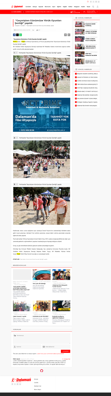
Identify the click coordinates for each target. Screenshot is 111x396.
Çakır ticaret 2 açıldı (19, 316)
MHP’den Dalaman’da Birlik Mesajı (91, 55)
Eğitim (15, 281)
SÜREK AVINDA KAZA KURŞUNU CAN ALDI (39, 12)
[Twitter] (93, 2)
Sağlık (14, 283)
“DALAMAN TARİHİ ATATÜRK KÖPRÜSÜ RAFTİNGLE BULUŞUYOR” (21, 288)
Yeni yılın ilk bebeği (39, 283)
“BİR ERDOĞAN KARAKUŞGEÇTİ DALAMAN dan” (90, 47)
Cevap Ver (67, 359)
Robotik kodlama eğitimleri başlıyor (58, 317)
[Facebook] (91, 2)
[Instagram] (96, 2)
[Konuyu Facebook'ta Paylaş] (14, 35)
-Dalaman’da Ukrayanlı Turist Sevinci (59, 285)
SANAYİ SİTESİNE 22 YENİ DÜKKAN (91, 32)
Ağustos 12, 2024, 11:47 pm (27, 359)
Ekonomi (19, 281)
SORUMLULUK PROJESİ (40, 316)
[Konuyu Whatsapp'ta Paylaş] (20, 35)
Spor (18, 283)
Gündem (22, 25)
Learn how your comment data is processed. (50, 353)
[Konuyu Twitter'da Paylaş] (17, 35)
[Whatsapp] (99, 2)
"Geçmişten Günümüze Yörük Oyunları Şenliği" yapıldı (33, 259)
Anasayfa (17, 25)
